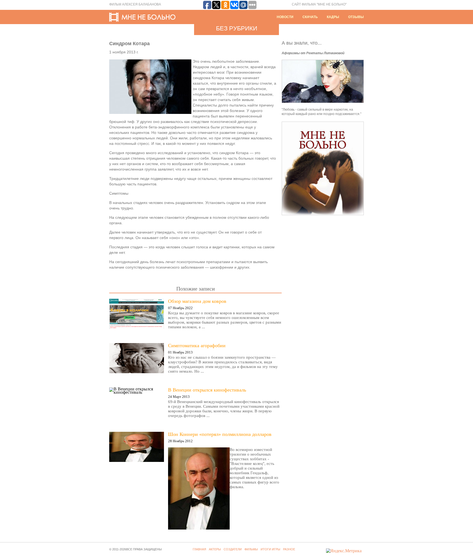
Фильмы (251, 549)
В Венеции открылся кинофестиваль (207, 390)
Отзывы (356, 17)
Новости (285, 17)
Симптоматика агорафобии (197, 345)
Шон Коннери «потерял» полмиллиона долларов (220, 434)
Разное (289, 549)
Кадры (333, 17)
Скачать (310, 17)
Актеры (215, 549)
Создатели (233, 549)
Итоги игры (270, 549)
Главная (199, 549)
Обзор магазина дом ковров (197, 301)
